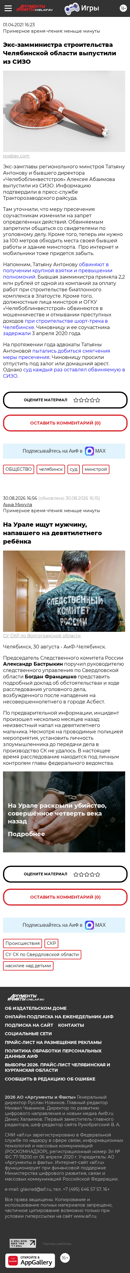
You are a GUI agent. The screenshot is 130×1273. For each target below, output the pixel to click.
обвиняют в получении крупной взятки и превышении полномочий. (57, 271)
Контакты (71, 1025)
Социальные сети (28, 1033)
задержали (17, 333)
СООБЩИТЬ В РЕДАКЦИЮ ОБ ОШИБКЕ (50, 1079)
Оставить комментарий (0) (65, 423)
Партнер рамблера (57, 1244)
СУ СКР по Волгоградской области (42, 635)
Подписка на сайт (29, 1025)
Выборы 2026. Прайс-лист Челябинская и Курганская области (57, 1067)
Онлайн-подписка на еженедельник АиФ (59, 1016)
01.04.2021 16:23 (19, 24)
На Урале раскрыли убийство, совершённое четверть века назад (57, 813)
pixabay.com (16, 156)
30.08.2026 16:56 (20, 498)
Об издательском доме (36, 1008)
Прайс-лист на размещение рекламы (53, 1042)
